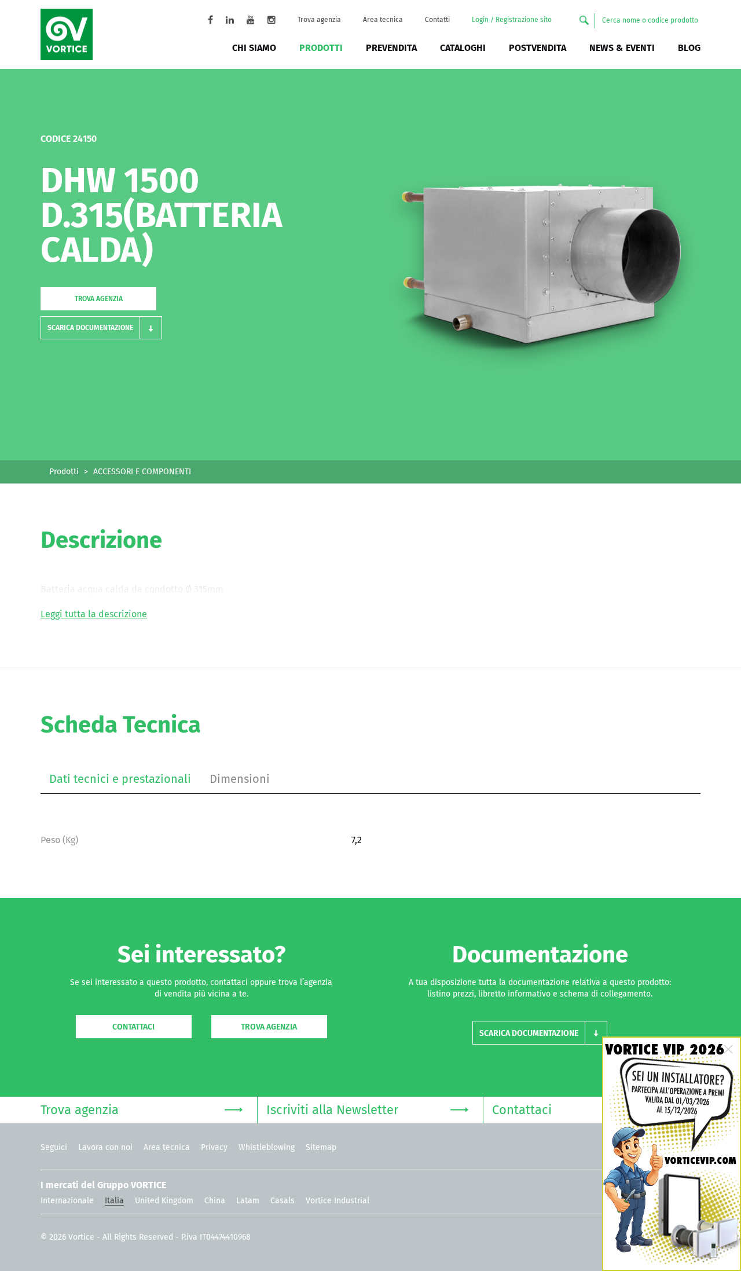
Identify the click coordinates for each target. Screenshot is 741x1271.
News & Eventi (622, 48)
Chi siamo (254, 48)
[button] (101, 327)
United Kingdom (164, 1201)
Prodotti (321, 48)
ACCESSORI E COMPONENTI (142, 472)
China (214, 1201)
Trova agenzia (319, 20)
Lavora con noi (105, 1148)
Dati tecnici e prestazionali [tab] (120, 779)
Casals (282, 1201)
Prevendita (391, 48)
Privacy (214, 1148)
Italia (114, 1201)
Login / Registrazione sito (512, 20)
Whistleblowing (267, 1148)
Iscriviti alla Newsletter (332, 1110)
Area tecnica (383, 20)
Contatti (437, 20)
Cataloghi (463, 48)
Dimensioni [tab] (240, 779)
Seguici (54, 1148)
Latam (247, 1201)
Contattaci (133, 1027)
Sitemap (321, 1148)
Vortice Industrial (337, 1201)
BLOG (689, 48)
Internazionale (67, 1201)
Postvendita (537, 48)
